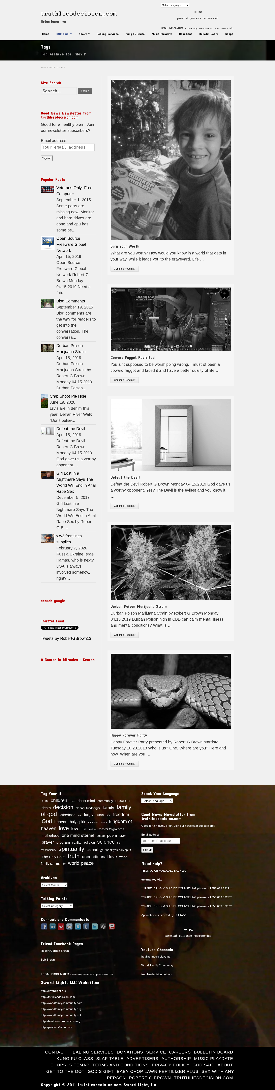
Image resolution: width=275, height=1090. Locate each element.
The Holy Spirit (53, 857)
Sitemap (79, 1065)
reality (77, 842)
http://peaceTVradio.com (56, 1027)
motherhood (50, 836)
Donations (185, 33)
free (108, 815)
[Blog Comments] (48, 304)
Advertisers (142, 1058)
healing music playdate (156, 956)
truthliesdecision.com (203, 1077)
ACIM (45, 801)
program (63, 842)
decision (63, 807)
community (105, 801)
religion (89, 842)
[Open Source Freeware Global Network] (48, 243)
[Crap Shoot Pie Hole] (44, 401)
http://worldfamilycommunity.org (61, 1009)
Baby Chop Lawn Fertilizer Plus (157, 1071)
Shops (229, 33)
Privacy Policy (170, 1065)
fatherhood (67, 815)
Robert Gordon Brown (55, 950)
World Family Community (157, 965)
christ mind (86, 801)
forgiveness (94, 815)
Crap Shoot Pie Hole (68, 396)
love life (78, 828)
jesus (104, 822)
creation (122, 800)
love (64, 828)
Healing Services (108, 33)
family (108, 807)
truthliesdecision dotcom (156, 974)
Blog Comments (70, 301)
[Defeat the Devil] (48, 430)
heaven (60, 821)
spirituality (71, 849)
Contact (55, 1052)
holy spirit (77, 822)
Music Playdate (162, 33)
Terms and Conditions (120, 1065)
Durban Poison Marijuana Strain (139, 606)
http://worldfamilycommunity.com (61, 1003)
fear (80, 815)
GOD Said (62, 33)
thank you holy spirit (118, 849)
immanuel (93, 822)
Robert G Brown (150, 1077)
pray (122, 835)
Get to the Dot (65, 1071)
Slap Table (109, 1058)
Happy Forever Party (129, 735)
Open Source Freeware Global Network (71, 244)
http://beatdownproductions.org (61, 1021)
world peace (81, 863)
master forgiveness (111, 829)
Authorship (176, 1058)
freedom (121, 814)
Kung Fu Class (135, 33)
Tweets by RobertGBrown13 (66, 638)
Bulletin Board (208, 33)
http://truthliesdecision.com (58, 996)
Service (156, 1052)
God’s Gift (101, 1071)
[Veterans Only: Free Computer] (48, 189)
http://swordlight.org (53, 990)
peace (101, 835)
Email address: (54, 140)
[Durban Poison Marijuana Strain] (48, 347)
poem (112, 835)
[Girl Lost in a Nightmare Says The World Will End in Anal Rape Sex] (48, 475)
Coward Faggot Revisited (133, 357)
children (59, 800)
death (46, 808)
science (106, 842)
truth (74, 856)
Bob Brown (48, 959)
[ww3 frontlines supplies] (48, 538)
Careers (180, 1052)
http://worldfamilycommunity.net (61, 1015)
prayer (48, 842)
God (47, 821)
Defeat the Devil (125, 477)
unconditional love (99, 856)
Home (45, 33)
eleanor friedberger (88, 808)
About (83, 33)
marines (92, 829)
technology (95, 850)
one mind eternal (78, 835)
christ (72, 801)
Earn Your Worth (125, 246)
